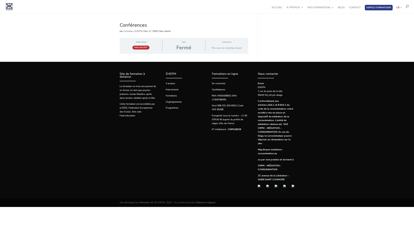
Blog (341, 7)
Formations (171, 95)
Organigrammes (174, 101)
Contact (355, 7)
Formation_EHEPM (133, 31)
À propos (293, 7)
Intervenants (172, 89)
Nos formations (318, 7)
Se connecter (219, 83)
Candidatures (218, 89)
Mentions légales (205, 202)
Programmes (172, 107)
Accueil (277, 7)
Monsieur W (146, 202)
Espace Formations (378, 7)
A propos (170, 83)
